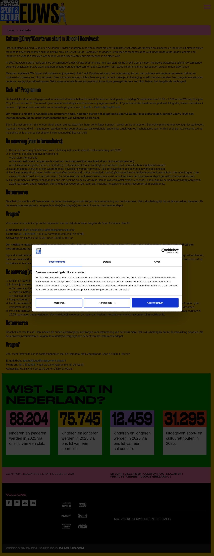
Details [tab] (107, 261)
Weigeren (59, 302)
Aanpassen (105, 302)
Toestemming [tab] (57, 261)
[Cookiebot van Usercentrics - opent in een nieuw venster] (164, 250)
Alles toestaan (155, 302)
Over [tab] (157, 261)
